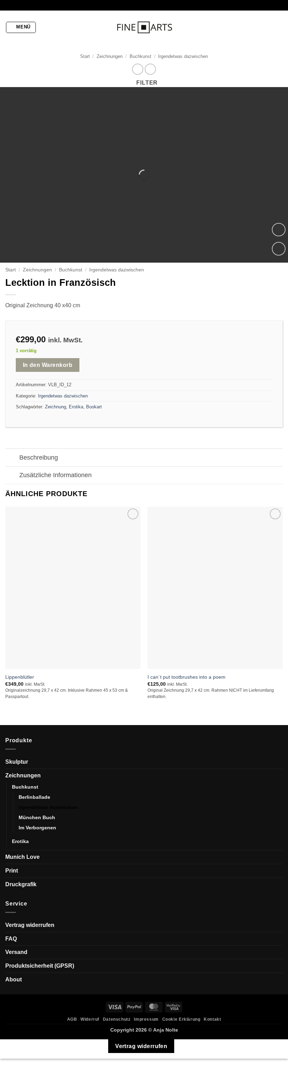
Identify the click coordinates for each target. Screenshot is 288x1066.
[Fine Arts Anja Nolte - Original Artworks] (144, 27)
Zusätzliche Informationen (55, 475)
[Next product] (137, 69)
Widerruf (89, 1019)
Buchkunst (140, 56)
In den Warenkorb (47, 365)
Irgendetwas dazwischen (183, 56)
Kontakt (212, 1019)
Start (85, 56)
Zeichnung (55, 406)
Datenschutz (117, 1019)
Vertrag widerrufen (29, 925)
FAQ (11, 939)
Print (11, 871)
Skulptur (16, 762)
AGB (72, 1019)
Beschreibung (38, 457)
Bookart (94, 406)
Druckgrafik (21, 884)
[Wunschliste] (279, 249)
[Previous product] (150, 69)
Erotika (76, 406)
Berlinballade (34, 797)
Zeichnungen (110, 56)
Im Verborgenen (37, 827)
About (13, 979)
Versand (16, 952)
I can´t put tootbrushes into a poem (186, 677)
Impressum (146, 1019)
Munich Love (22, 857)
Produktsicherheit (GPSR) (39, 966)
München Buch (37, 817)
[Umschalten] (12, 458)
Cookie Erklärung (181, 1019)
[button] (21, 27)
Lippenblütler (19, 677)
